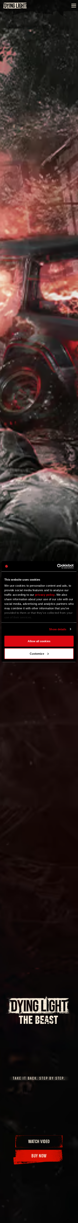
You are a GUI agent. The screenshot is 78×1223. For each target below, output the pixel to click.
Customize (37, 653)
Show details (57, 629)
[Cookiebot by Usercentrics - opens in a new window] (57, 566)
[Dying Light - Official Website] (15, 8)
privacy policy (45, 594)
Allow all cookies (39, 641)
